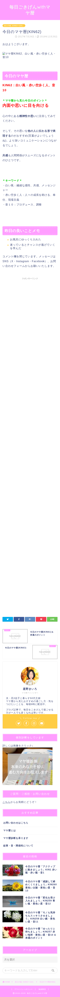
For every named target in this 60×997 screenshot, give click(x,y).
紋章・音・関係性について (18, 845)
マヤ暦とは (9, 830)
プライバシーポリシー (23, 989)
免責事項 (42, 989)
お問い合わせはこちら (15, 823)
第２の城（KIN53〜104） (14, 26)
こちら (6, 802)
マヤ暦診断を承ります (15, 838)
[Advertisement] (30, 412)
